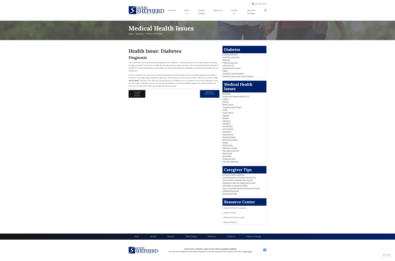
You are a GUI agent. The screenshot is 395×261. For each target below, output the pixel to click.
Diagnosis (226, 60)
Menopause (226, 132)
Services (172, 10)
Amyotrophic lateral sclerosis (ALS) (235, 96)
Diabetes (225, 115)
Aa (383, 255)
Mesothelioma (227, 134)
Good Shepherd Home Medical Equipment (191, 252)
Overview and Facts (230, 55)
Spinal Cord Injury (229, 159)
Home (131, 34)
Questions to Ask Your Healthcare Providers (239, 183)
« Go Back (137, 93)
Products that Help (229, 194)
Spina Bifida (226, 156)
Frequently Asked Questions (233, 73)
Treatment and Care (230, 63)
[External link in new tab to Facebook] (264, 250)
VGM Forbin (247, 252)
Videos (225, 71)
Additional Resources (230, 191)
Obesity (225, 143)
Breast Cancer (227, 105)
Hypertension (227, 126)
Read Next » (209, 93)
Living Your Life (228, 65)
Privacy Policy (189, 249)
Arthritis (225, 99)
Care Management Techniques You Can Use (239, 177)
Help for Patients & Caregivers (235, 208)
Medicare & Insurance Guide (234, 217)
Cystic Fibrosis (228, 113)
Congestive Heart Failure (231, 107)
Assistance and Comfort (231, 68)
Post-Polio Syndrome (230, 151)
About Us (186, 11)
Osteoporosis (227, 145)
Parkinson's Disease (229, 148)
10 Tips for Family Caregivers (233, 175)
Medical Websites (230, 222)
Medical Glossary (230, 213)
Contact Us (234, 11)
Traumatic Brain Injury (230, 161)
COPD (224, 110)
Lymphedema (227, 129)
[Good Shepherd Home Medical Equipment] (147, 10)
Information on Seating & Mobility (235, 186)
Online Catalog (201, 11)
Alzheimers (226, 94)
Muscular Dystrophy (230, 140)
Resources (218, 10)
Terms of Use (209, 249)
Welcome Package (251, 11)
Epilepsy (225, 118)
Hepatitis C (226, 124)
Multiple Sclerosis (229, 137)
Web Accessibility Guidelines (226, 249)
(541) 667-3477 (260, 4)
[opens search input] (263, 10)
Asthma (225, 102)
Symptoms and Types (230, 57)
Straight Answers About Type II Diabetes (237, 76)
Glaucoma (226, 121)
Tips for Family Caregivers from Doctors (237, 180)
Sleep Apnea (227, 153)
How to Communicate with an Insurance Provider (241, 188)
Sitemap (199, 249)
